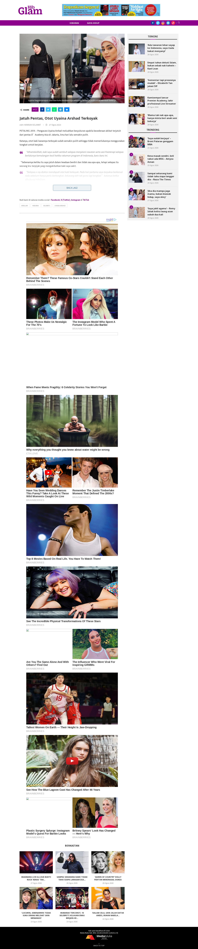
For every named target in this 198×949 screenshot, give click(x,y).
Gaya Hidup (93, 23)
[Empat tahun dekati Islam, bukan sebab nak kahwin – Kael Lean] (137, 66)
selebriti (46, 205)
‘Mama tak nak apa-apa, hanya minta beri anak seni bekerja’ (162, 118)
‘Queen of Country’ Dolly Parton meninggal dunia (108, 878)
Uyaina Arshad (60, 205)
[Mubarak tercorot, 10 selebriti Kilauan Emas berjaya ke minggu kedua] (72, 898)
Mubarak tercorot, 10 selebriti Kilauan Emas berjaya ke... (72, 915)
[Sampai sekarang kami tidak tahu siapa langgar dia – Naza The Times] (72, 862)
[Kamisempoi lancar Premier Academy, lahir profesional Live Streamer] (137, 101)
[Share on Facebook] (42, 109)
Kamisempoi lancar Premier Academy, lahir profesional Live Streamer (161, 100)
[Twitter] (158, 23)
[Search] (179, 23)
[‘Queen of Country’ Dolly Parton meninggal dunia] (108, 862)
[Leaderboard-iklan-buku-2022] (111, 5)
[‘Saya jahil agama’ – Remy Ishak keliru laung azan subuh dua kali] (137, 212)
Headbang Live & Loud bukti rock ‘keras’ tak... (36, 878)
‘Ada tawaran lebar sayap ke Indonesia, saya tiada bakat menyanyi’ (161, 48)
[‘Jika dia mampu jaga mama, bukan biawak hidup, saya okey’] (137, 194)
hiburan (35, 205)
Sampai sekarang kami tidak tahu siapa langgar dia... (72, 878)
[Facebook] (153, 23)
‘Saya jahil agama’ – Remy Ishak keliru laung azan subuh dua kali (161, 211)
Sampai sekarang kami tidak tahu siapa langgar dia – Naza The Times (160, 176)
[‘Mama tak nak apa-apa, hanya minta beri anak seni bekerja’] (137, 119)
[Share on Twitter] (48, 109)
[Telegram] (168, 23)
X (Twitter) (65, 200)
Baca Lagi (72, 187)
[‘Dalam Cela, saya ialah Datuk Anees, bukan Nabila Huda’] (108, 898)
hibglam (24, 205)
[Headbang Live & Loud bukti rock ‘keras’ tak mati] (36, 862)
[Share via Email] (66, 109)
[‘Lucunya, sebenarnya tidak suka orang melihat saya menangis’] (36, 898)
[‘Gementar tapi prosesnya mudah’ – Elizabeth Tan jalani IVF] (137, 84)
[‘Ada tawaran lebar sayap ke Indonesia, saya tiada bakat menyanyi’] (137, 49)
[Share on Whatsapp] (54, 109)
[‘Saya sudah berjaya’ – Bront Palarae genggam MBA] (137, 142)
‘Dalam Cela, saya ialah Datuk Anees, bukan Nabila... (108, 914)
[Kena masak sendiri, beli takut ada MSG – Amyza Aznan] (137, 159)
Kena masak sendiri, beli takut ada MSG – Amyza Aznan (160, 158)
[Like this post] (36, 109)
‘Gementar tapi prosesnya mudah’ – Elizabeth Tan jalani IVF (161, 83)
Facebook (55, 200)
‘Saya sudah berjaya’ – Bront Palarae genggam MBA (160, 141)
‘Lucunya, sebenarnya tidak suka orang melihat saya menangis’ (36, 915)
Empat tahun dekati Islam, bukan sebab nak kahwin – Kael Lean (162, 65)
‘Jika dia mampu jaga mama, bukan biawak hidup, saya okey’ (159, 193)
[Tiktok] (173, 23)
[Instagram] (163, 23)
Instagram (75, 200)
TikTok (86, 200)
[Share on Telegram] (60, 109)
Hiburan (74, 23)
